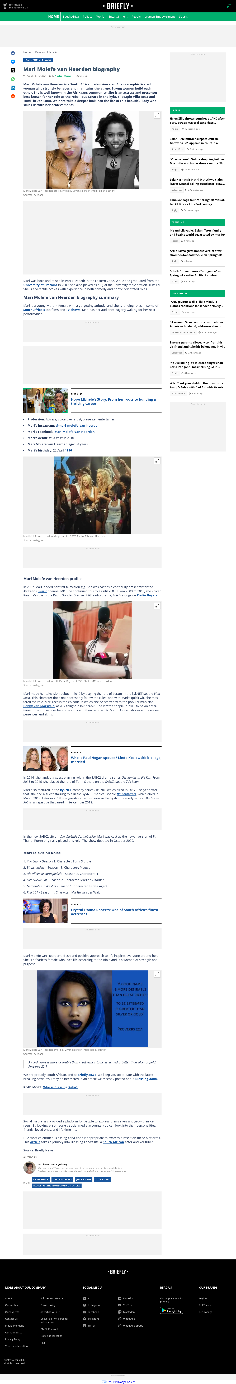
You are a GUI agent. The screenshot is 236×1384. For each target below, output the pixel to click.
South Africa (71, 16)
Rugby (174, 210)
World (100, 16)
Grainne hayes (62, 1179)
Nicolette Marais (63, 75)
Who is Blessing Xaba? (60, 1087)
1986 (68, 450)
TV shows (73, 310)
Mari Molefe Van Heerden (74, 432)
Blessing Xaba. (146, 1079)
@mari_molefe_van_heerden (78, 425)
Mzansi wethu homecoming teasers (56, 1185)
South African (113, 1142)
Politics (87, 16)
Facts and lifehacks (46, 52)
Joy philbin (83, 1179)
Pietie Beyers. (147, 595)
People (136, 16)
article (35, 1142)
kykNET (66, 790)
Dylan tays (103, 1179)
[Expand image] (157, 115)
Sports (183, 16)
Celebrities (177, 189)
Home (53, 16)
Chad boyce (40, 1179)
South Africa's (34, 310)
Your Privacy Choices (121, 1382)
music (42, 591)
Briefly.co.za (87, 1075)
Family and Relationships (183, 332)
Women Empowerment (160, 16)
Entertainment (118, 16)
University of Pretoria (40, 285)
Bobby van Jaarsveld (39, 706)
